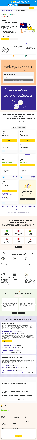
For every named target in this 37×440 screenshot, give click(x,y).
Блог (13, 425)
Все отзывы (14, 312)
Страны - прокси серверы (8, 10)
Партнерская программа (17, 427)
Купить (9, 140)
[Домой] (3, 8)
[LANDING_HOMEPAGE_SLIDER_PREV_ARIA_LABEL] (2, 304)
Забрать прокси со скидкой (24, 4)
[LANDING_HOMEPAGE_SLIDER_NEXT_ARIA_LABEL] (35, 304)
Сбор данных (27, 420)
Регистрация (31, 7)
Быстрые (8, 124)
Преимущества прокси (4, 420)
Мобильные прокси (4, 417)
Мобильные (21, 124)
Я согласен (18, 436)
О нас (14, 424)
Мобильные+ (28, 124)
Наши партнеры (15, 428)
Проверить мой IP (3, 428)
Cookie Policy (16, 433)
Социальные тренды (28, 418)
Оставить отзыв (22, 312)
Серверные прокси (4, 418)
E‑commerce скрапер (16, 417)
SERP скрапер (15, 416)
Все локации (18, 246)
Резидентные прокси (4, 416)
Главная (2, 10)
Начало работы (3, 424)
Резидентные (14, 124)
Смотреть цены (13, 39)
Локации (2, 427)
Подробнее (23, 399)
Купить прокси (5, 39)
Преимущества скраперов (17, 418)
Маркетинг (26, 417)
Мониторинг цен (27, 416)
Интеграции (3, 425)
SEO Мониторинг (27, 421)
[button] (18, 384)
